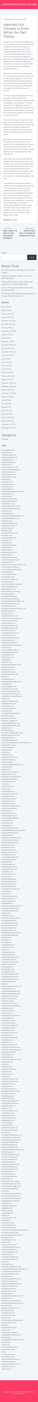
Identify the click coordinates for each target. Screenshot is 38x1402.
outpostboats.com (8, 791)
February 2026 (6, 314)
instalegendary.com (8, 513)
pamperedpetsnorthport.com (11, 682)
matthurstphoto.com (9, 1291)
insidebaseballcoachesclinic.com (12, 1296)
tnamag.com (6, 1076)
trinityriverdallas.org (8, 760)
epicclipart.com (7, 535)
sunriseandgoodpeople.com (11, 991)
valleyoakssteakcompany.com (12, 1050)
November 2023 (7, 386)
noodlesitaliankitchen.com (10, 518)
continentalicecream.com (10, 857)
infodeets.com (6, 465)
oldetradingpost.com (9, 589)
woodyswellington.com (9, 1252)
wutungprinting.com (8, 972)
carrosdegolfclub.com (9, 606)
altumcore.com (7, 1072)
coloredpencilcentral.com (10, 633)
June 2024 (5, 362)
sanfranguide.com (7, 820)
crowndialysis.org (7, 730)
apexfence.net (6, 1369)
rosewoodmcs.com (8, 1223)
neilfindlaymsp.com (8, 1030)
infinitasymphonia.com (9, 879)
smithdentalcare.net (8, 1362)
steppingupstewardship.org (11, 1201)
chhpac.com (5, 1345)
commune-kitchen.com (9, 869)
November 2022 (7, 428)
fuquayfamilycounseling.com (11, 1335)
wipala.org (5, 784)
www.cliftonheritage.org (10, 1189)
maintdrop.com (7, 540)
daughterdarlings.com (9, 462)
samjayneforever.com (9, 1288)
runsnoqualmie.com (8, 1171)
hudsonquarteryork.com (9, 1259)
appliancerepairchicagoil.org (11, 508)
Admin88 (23, 19)
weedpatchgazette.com (10, 674)
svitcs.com (5, 1064)
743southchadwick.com (10, 621)
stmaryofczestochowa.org (11, 918)
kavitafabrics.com (7, 1008)
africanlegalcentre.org (9, 881)
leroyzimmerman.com (9, 1323)
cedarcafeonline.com (9, 472)
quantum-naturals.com (9, 1281)
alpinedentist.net (7, 550)
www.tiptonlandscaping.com (11, 1198)
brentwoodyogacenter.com (11, 1196)
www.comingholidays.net (10, 818)
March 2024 (6, 372)
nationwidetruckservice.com (19, 4)
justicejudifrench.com (9, 920)
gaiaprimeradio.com (8, 945)
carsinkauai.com (7, 1298)
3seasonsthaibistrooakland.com (12, 764)
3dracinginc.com (7, 825)
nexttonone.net (7, 1123)
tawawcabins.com (8, 655)
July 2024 (5, 359)
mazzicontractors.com (9, 1245)
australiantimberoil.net (9, 596)
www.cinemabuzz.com (9, 1218)
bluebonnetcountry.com (10, 533)
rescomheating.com (8, 1354)
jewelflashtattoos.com (9, 526)
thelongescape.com (8, 952)
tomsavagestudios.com (9, 740)
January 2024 (6, 379)
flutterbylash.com (8, 1310)
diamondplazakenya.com (10, 1274)
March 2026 (6, 310)
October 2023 (6, 390)
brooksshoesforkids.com (10, 1079)
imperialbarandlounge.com (10, 638)
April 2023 (5, 410)
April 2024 (5, 369)
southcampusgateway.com (11, 560)
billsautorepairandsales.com (11, 1279)
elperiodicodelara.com (9, 455)
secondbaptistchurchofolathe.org (13, 1340)
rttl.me (4, 1352)
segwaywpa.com (7, 1086)
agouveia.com (6, 1337)
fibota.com (5, 1262)
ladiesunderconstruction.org (11, 591)
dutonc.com (6, 950)
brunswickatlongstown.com (11, 933)
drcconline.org (6, 1035)
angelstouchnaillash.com (10, 701)
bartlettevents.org (8, 577)
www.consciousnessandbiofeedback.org (15, 1230)
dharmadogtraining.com (9, 1347)
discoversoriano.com (8, 813)
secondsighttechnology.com (11, 713)
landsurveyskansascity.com (11, 1164)
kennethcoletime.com (9, 928)
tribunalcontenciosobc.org (10, 840)
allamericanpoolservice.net (11, 735)
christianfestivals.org (9, 959)
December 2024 (7, 341)
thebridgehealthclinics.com (11, 1091)
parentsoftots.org (8, 1098)
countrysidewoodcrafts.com (11, 506)
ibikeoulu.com (6, 913)
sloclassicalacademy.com (10, 842)
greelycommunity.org (9, 886)
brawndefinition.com (8, 855)
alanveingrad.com (7, 967)
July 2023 (5, 400)
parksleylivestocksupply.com (11, 777)
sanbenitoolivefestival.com (11, 806)
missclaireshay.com (8, 450)
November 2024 (7, 345)
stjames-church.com (8, 898)
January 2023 (6, 421)
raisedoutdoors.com (8, 640)
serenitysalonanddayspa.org (11, 469)
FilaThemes (22, 1394)
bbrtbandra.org (6, 530)
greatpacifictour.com (9, 1020)
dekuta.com (5, 1215)
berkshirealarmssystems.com (11, 664)
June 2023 (5, 404)
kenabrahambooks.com (9, 867)
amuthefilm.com (7, 872)
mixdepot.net (6, 1220)
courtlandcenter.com (9, 1028)
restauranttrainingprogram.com (12, 733)
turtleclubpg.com (7, 1018)
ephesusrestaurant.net (9, 1249)
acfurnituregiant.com (9, 474)
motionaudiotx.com (8, 1349)
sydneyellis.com (7, 728)
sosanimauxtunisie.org (9, 545)
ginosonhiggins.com (8, 969)
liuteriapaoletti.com (8, 989)
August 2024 (6, 355)
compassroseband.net (9, 1069)
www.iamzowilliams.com (10, 1232)
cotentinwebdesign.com (10, 586)
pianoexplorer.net (7, 1237)
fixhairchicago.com (8, 1054)
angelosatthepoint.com (10, 1045)
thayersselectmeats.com (10, 1081)
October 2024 (6, 348)
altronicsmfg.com (8, 487)
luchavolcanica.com (8, 1011)
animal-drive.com (7, 1074)
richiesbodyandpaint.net (9, 457)
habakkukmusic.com (8, 1120)
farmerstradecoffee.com (10, 1103)
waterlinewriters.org (8, 1093)
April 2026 (5, 307)
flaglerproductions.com (9, 852)
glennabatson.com (8, 847)
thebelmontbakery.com (9, 501)
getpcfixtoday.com (8, 528)
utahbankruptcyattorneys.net (11, 645)
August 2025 (6, 335)
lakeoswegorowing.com (10, 1332)
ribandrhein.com (7, 750)
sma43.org (5, 1191)
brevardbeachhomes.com (10, 616)
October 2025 (6, 328)
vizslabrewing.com (8, 667)
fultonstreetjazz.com (9, 574)
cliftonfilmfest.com (8, 635)
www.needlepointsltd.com (10, 1181)
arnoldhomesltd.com (9, 630)
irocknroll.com (6, 647)
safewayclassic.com (8, 504)
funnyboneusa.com (8, 1001)
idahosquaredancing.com (10, 652)
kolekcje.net (6, 752)
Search (4, 253)
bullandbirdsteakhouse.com (11, 1184)
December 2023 (7, 383)
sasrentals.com (7, 711)
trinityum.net (6, 1242)
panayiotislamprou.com (9, 557)
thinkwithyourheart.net (9, 643)
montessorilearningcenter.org (11, 1284)
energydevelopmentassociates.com (14, 608)
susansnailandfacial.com (10, 1130)
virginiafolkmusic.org (8, 745)
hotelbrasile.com (7, 572)
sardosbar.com (6, 660)
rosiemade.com (7, 684)
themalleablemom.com (10, 925)
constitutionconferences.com (11, 1059)
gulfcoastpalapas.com (9, 1089)
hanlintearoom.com (8, 1313)
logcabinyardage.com (9, 1106)
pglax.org (5, 984)
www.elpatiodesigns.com (10, 1257)
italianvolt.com (7, 662)
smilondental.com (8, 706)
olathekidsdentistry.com (10, 689)
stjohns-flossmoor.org (9, 998)
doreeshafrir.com (7, 903)
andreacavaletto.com (9, 774)
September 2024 (7, 352)
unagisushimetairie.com (9, 523)
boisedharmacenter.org (9, 779)
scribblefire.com (7, 767)
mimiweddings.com (8, 1357)
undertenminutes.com (9, 477)
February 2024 (6, 376)
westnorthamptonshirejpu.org (12, 569)
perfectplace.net (7, 762)
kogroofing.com (7, 547)
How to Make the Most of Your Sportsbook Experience (10, 233)
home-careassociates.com (10, 772)
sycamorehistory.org (8, 1225)
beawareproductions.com (10, 908)
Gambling (14, 220)
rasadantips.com (7, 482)
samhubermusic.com (8, 1366)
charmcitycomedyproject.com (11, 906)
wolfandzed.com (7, 1213)
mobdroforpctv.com (8, 801)
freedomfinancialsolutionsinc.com (13, 1150)
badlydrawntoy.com (8, 1115)
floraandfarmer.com (8, 611)
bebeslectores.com (8, 594)
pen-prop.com (6, 1132)
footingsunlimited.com (9, 1169)
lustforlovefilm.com (8, 874)
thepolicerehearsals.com (10, 833)
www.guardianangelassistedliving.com (14, 1269)
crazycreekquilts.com (9, 859)
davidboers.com (7, 1108)
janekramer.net (7, 937)
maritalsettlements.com (10, 974)
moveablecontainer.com (10, 579)
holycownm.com (7, 1013)
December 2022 (7, 424)
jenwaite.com (6, 1318)
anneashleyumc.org (8, 1162)
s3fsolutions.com (7, 613)
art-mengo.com (7, 942)
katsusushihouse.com (9, 884)
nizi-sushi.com (6, 940)
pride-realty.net (7, 1306)
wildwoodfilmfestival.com (11, 567)
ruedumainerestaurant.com (11, 889)
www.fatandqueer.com (9, 1159)
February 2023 (6, 417)
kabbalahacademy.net (9, 703)
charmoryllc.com (7, 823)
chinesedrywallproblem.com (11, 994)
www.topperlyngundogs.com (11, 1140)
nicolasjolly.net (7, 877)
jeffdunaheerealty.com (9, 1145)
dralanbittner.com (8, 669)
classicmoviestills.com (9, 808)
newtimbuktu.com (8, 484)
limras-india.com (7, 452)
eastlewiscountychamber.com (12, 838)
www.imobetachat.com (9, 1111)
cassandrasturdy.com (9, 803)
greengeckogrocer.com (9, 718)
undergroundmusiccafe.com (11, 1364)
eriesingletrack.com (8, 679)
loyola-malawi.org (8, 786)
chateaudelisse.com (8, 562)
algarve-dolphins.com (9, 964)
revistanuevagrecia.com (9, 896)
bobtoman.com (7, 543)
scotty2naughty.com (9, 901)
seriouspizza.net (7, 1067)
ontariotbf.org (6, 511)
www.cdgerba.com (8, 1264)
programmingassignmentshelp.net (13, 491)
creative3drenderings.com (10, 1101)
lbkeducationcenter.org (9, 757)
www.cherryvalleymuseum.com (12, 584)
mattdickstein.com (8, 1113)
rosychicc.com (6, 789)
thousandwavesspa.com (10, 1025)
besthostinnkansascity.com (11, 1359)
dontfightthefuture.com (10, 628)
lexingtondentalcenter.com (11, 725)
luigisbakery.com (7, 1208)
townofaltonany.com (9, 981)
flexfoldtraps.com (8, 1152)
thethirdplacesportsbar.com (11, 1247)
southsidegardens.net (9, 1240)
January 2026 (6, 317)
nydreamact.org (7, 521)
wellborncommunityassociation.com (14, 565)
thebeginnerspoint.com (9, 816)
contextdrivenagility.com (10, 911)
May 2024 (5, 366)
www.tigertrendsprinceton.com (12, 1135)
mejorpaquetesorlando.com (11, 694)
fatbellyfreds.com (8, 1254)
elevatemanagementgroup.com (12, 1320)
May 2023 (5, 407)
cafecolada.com (7, 811)
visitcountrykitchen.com (10, 962)
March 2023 (6, 414)
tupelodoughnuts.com (9, 686)
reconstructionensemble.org (11, 1006)
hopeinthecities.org (8, 796)
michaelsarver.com (8, 716)
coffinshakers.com (8, 916)
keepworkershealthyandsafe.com (13, 516)
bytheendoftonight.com (10, 794)
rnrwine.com (6, 1330)
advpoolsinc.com (7, 1042)
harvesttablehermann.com (10, 604)
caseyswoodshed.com (9, 1052)
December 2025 (7, 321)
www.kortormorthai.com (10, 1157)
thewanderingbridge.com (10, 923)
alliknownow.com (7, 835)
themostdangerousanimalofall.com (14, 830)
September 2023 (7, 393)
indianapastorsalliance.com (11, 1047)
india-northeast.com (8, 623)
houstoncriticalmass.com (10, 828)
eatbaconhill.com (7, 489)
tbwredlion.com (7, 1276)
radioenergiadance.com (9, 552)
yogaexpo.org (6, 769)
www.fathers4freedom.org (11, 1137)
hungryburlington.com (9, 930)
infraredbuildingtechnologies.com (13, 601)
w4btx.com (5, 699)
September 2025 (7, 331)
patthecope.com (7, 1062)
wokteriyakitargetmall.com (11, 723)
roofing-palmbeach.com (10, 625)
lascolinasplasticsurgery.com (11, 1186)
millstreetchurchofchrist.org (11, 1301)
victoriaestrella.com (8, 1023)
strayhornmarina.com (9, 850)
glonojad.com (6, 894)
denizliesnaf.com (7, 1057)
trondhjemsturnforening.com (11, 1271)
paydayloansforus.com (9, 499)
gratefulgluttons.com (9, 799)
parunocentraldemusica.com (11, 1267)
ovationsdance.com (8, 747)
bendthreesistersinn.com (10, 996)
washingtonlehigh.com (9, 1206)
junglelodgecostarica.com (10, 957)
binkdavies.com (7, 862)
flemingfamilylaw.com (9, 1327)
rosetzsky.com (6, 891)
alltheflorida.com (7, 1293)
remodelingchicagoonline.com (12, 1193)
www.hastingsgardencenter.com (12, 1235)
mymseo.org (6, 1342)
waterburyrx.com (7, 1040)
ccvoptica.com (6, 1203)
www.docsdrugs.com (8, 1174)
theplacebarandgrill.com (10, 1037)
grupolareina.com (7, 582)
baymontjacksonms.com (10, 979)
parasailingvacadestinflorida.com (13, 1303)
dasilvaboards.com (8, 845)
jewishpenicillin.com (8, 738)
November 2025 (7, 324)
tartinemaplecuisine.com (10, 935)
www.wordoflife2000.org (10, 650)
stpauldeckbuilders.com (9, 1167)
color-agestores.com (9, 781)
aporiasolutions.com (8, 1084)
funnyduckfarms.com (9, 1315)
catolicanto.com (7, 755)
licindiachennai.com (8, 460)
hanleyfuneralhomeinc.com (11, 691)
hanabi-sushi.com (7, 1210)
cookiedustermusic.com (9, 1003)
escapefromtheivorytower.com (12, 618)
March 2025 (6, 338)
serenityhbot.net (7, 1125)
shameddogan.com (8, 1096)
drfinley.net (5, 1325)
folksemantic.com (8, 657)
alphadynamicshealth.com (10, 1308)
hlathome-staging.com (9, 721)
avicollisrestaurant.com (10, 1033)
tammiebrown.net (8, 947)
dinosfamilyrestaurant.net (10, 599)
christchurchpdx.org (8, 864)
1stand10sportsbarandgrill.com (12, 696)
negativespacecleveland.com (11, 986)
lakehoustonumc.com (9, 1118)
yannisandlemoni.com (9, 672)
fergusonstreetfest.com (10, 1286)
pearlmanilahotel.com (9, 538)
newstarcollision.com (9, 708)
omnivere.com (6, 479)
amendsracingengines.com (10, 1154)
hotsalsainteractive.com (10, 467)
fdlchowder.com (7, 1179)
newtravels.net (7, 496)
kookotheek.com (7, 555)
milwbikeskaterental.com (10, 976)
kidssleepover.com (8, 494)
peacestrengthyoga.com (10, 1147)
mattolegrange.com (8, 955)
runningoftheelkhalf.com (10, 1142)
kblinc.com (5, 677)
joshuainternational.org (9, 1128)
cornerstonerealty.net (9, 1228)
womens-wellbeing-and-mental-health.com (16, 742)
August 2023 (6, 397)
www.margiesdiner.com (9, 1176)
